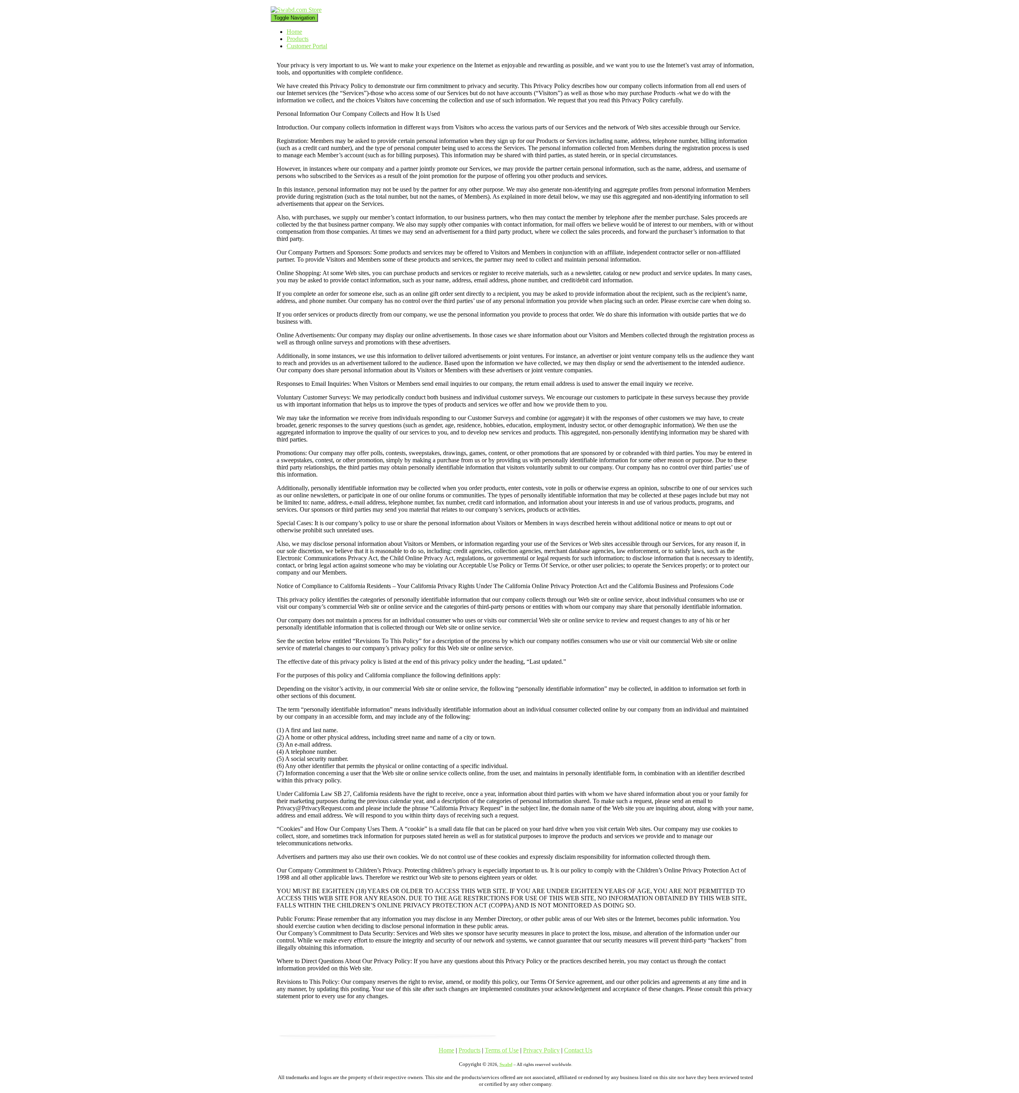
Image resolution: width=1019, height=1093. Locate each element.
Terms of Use (502, 1050)
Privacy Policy (541, 1050)
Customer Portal (307, 46)
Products (297, 38)
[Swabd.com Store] (296, 9)
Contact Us (578, 1050)
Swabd (506, 1064)
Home (294, 31)
